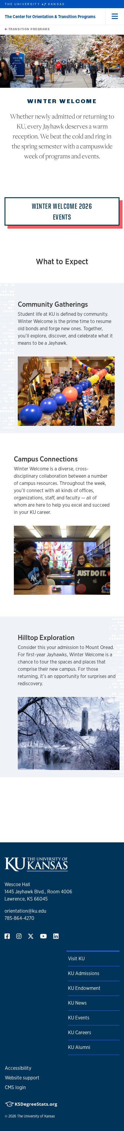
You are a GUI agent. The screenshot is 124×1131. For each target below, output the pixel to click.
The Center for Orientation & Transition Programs (50, 16)
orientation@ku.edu (25, 911)
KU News (77, 1003)
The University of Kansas (36, 1116)
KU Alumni (79, 1047)
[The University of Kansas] (36, 869)
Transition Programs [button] (28, 29)
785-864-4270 (19, 918)
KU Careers (79, 1032)
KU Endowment (84, 988)
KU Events (78, 1018)
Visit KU (76, 958)
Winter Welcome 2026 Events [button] (62, 211)
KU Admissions (83, 973)
